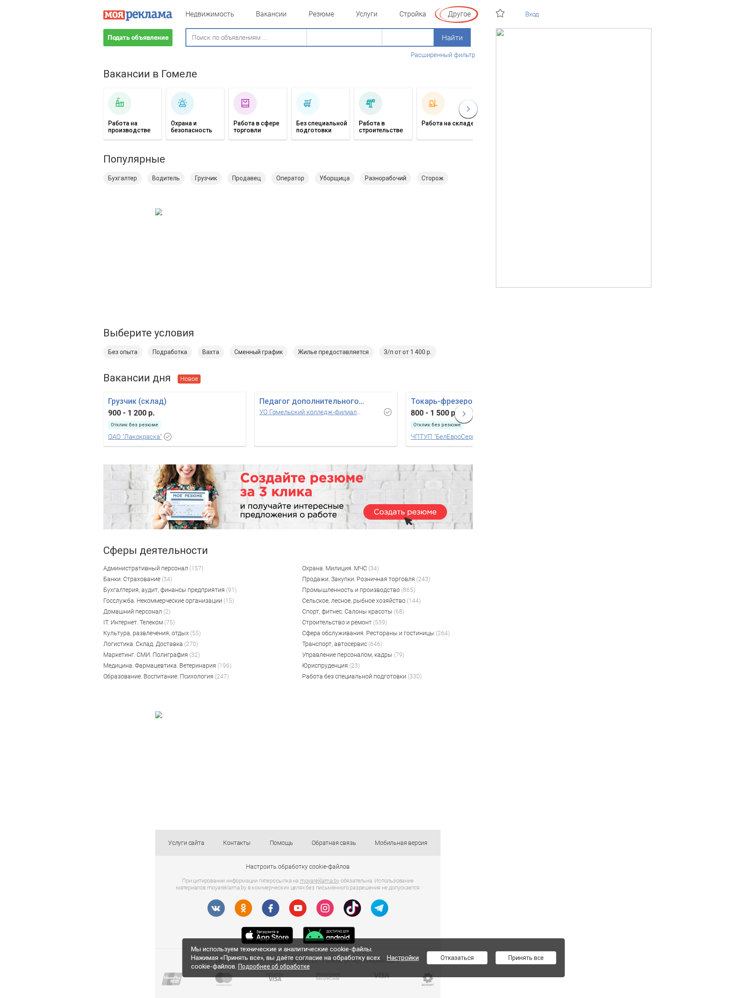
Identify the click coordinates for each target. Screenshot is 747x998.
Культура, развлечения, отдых (146, 633)
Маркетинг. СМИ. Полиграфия (145, 654)
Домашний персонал (132, 611)
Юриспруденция (325, 665)
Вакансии (271, 14)
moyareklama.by (319, 880)
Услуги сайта (186, 842)
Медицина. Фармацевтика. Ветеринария (159, 665)
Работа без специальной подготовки (354, 676)
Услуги (366, 14)
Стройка (412, 14)
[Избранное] (501, 13)
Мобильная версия (401, 842)
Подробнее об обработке (274, 966)
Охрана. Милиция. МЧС (334, 568)
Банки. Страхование (131, 579)
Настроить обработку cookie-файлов (298, 866)
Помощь (281, 842)
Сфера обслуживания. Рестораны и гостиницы (368, 633)
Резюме (321, 14)
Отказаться (457, 957)
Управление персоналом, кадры (347, 654)
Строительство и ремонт (337, 622)
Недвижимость (209, 14)
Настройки (403, 958)
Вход (532, 14)
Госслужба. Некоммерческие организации (162, 600)
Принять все (526, 957)
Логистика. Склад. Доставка (143, 643)
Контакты (236, 842)
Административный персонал (145, 568)
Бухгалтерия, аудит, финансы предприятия (164, 589)
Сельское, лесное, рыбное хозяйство (353, 600)
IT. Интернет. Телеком (133, 622)
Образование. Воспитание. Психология (158, 676)
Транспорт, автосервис (334, 643)
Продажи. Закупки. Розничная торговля (358, 579)
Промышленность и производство (351, 589)
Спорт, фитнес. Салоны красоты (347, 611)
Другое (459, 14)
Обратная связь (334, 842)
